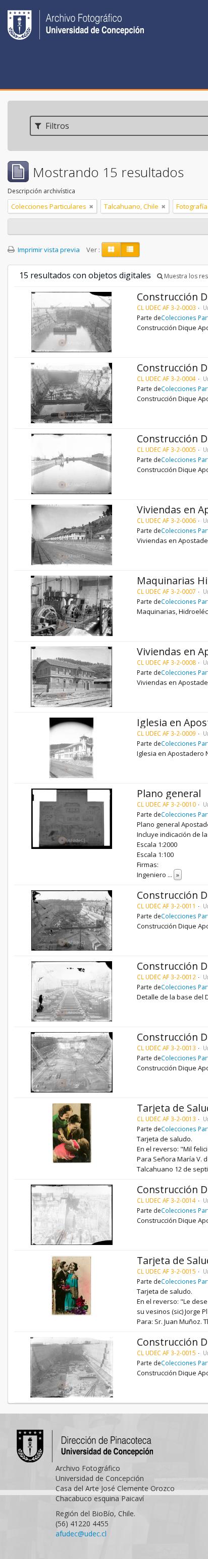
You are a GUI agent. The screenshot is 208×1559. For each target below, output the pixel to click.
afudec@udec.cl (81, 1533)
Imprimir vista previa (48, 249)
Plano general (169, 793)
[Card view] (111, 249)
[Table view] (130, 249)
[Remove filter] (91, 206)
